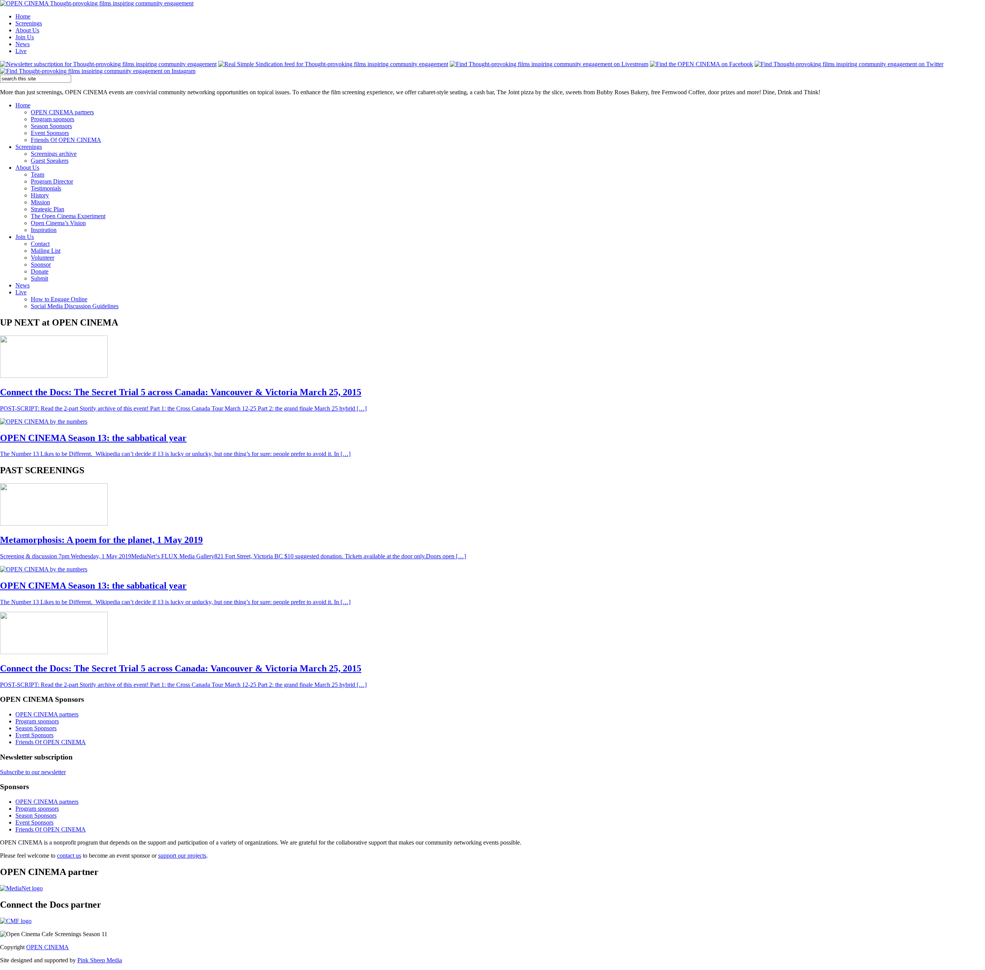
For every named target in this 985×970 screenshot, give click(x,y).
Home (22, 16)
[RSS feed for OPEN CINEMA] (333, 64)
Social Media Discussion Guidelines (75, 306)
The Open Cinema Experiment (68, 216)
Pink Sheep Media (99, 960)
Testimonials (46, 188)
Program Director (52, 181)
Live (21, 51)
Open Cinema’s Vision (58, 223)
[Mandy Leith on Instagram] (97, 71)
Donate (39, 271)
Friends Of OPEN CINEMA (66, 140)
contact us (69, 855)
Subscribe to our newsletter (33, 772)
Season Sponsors (51, 126)
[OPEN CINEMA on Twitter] (849, 64)
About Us (27, 30)
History (40, 195)
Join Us (24, 37)
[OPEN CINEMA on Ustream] (549, 64)
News (22, 44)
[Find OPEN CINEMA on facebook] (701, 64)
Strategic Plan (47, 209)
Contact (40, 243)
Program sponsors (52, 119)
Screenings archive (54, 153)
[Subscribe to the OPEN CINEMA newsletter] (108, 64)
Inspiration (44, 230)
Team (37, 174)
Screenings (28, 23)
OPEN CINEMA (47, 947)
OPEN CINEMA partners (62, 112)
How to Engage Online (59, 299)
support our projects (182, 855)
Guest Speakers (49, 160)
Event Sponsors (50, 133)
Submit (39, 278)
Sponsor (41, 264)
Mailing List (45, 250)
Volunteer (42, 257)
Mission (40, 202)
